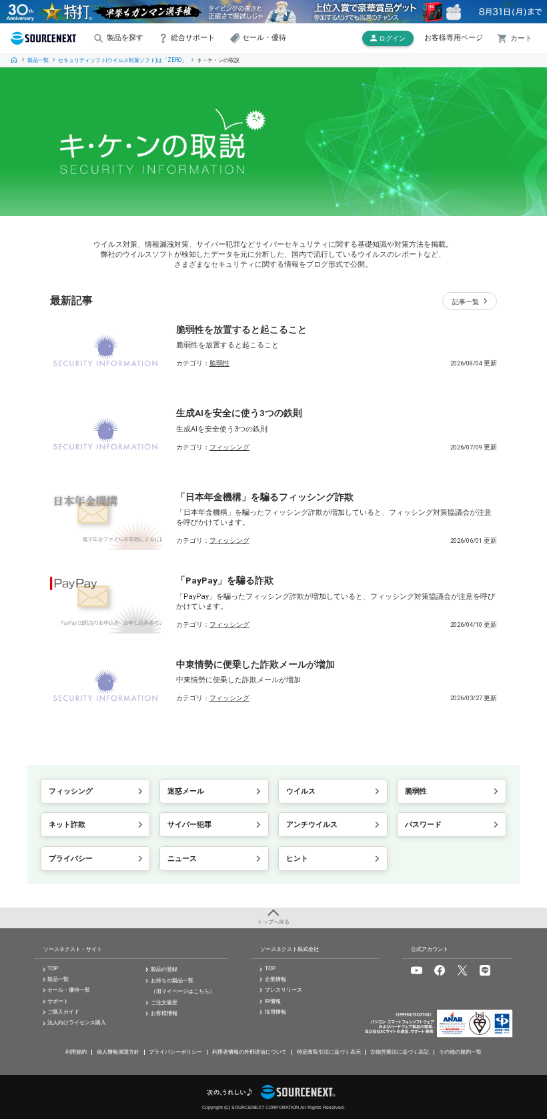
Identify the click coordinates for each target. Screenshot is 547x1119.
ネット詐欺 (67, 824)
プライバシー (71, 858)
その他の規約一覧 (460, 1052)
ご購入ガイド (63, 1012)
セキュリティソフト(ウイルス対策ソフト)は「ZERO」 (122, 60)
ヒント (297, 858)
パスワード (423, 824)
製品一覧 (38, 60)
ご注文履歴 (164, 1003)
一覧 (465, 301)
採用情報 (275, 1012)
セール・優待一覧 (68, 990)
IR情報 (273, 1001)
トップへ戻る (273, 922)
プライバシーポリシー (175, 1052)
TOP (14, 60)
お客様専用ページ (453, 37)
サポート (58, 1001)
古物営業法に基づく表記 (399, 1052)
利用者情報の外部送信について (249, 1052)
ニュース (182, 858)
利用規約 (76, 1052)
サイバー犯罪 (189, 824)
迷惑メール (185, 791)
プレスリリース (283, 990)
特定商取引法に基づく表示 (329, 1052)
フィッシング (229, 447)
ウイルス (301, 791)
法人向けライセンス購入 (76, 1023)
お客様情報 (164, 1013)
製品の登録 (164, 969)
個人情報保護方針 (118, 1052)
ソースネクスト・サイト (72, 949)
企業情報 (275, 979)
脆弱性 (219, 363)
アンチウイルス (312, 824)
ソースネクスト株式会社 (289, 949)
